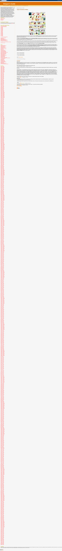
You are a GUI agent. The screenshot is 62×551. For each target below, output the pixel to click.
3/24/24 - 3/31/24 (2, 533)
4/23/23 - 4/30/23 (2, 509)
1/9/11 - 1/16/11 (2, 201)
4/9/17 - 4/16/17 (2, 363)
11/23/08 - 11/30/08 (2, 147)
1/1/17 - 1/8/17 (2, 356)
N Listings (2, 33)
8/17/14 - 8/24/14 (2, 294)
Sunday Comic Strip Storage (3, 40)
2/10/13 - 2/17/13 (2, 254)
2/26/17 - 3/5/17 (2, 360)
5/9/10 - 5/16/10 (2, 184)
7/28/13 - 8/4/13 (2, 266)
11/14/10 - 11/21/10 (2, 197)
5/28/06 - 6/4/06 (2, 83)
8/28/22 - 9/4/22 (2, 492)
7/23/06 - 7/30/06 (2, 86)
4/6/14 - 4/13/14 (2, 284)
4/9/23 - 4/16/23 (2, 508)
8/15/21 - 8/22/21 (2, 465)
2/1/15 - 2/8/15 (2, 306)
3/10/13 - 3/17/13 (2, 256)
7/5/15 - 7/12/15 (2, 317)
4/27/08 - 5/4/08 (2, 132)
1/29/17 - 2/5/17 (2, 358)
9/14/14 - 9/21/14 (2, 296)
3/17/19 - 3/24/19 (2, 414)
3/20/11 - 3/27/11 (2, 206)
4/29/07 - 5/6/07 (2, 106)
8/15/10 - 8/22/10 (2, 191)
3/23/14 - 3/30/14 (2, 283)
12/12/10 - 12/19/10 (2, 199)
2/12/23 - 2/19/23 (2, 504)
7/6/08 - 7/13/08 (2, 137)
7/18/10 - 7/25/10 (2, 189)
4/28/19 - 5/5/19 (2, 417)
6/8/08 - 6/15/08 (2, 135)
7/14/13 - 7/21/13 (2, 265)
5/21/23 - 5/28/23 (2, 511)
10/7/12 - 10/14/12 (2, 245)
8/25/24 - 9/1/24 (2, 544)
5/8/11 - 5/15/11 (2, 209)
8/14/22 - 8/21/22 (2, 491)
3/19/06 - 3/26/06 (2, 78)
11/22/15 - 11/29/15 (2, 327)
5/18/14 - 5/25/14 (2, 287)
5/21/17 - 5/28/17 (2, 366)
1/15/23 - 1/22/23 (2, 502)
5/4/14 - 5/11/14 (2, 286)
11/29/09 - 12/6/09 (2, 173)
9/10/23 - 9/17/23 (2, 519)
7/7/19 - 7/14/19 (2, 422)
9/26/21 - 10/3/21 (2, 468)
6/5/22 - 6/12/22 (2, 486)
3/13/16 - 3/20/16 (2, 335)
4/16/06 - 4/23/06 (2, 80)
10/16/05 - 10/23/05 (2, 67)
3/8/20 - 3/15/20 (2, 439)
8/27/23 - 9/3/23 (2, 518)
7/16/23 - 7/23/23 (2, 515)
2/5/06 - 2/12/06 (2, 75)
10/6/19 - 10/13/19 (2, 428)
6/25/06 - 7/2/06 (2, 84)
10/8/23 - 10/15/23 (2, 521)
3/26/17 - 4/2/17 (2, 362)
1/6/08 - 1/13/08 (2, 124)
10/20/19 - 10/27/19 (2, 429)
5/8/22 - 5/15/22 (2, 484)
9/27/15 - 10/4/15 (2, 323)
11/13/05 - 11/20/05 (2, 69)
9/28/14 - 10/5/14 (2, 297)
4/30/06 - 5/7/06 (2, 81)
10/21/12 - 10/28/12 (2, 246)
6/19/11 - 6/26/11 (2, 212)
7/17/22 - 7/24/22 (2, 489)
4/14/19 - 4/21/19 (2, 416)
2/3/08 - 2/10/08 (2, 126)
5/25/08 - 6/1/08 (2, 134)
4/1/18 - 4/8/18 (2, 389)
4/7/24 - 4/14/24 (2, 534)
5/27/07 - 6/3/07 (2, 108)
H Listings (2, 30)
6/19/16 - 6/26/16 (2, 342)
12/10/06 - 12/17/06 (2, 96)
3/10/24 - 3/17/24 (2, 532)
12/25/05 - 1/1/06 (2, 72)
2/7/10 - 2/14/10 (2, 178)
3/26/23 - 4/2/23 (2, 507)
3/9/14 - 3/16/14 (2, 282)
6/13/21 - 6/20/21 (2, 460)
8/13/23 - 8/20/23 (2, 517)
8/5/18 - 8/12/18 (2, 398)
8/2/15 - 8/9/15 (2, 319)
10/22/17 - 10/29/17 (2, 377)
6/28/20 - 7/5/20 (2, 445)
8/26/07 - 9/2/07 (2, 114)
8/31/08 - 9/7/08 (2, 141)
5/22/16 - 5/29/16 (2, 340)
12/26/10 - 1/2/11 (2, 200)
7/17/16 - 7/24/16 (2, 344)
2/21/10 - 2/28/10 (2, 179)
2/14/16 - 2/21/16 (2, 333)
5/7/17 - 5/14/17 (2, 365)
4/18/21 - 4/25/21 (2, 456)
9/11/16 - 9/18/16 (2, 348)
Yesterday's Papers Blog (3, 54)
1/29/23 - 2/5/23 (2, 503)
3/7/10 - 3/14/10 (2, 180)
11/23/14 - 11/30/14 (2, 301)
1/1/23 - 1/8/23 (2, 501)
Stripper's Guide (9, 4)
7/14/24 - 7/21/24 (2, 541)
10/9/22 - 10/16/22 (2, 495)
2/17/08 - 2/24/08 (2, 127)
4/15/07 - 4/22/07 (2, 105)
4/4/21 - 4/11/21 (2, 455)
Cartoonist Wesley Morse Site (3, 55)
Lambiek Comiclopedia (3, 61)
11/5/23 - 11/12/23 (2, 523)
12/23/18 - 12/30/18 (2, 408)
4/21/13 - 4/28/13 (2, 259)
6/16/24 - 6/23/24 (2, 539)
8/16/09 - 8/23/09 (2, 166)
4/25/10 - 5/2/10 (2, 183)
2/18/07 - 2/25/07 (2, 101)
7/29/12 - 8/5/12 (2, 240)
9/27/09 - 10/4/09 (2, 169)
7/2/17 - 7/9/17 (2, 369)
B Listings (2, 27)
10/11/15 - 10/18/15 (2, 324)
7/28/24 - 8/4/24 (2, 542)
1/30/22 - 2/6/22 (2, 477)
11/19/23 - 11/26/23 (2, 524)
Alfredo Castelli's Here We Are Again (4, 52)
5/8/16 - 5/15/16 (2, 339)
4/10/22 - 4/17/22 (2, 482)
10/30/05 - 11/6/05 (2, 68)
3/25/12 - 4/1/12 (2, 232)
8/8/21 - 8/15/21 (2, 464)
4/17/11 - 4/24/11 (2, 207)
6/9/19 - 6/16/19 (2, 420)
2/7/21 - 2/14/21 (2, 451)
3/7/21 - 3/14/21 (2, 453)
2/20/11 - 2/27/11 (2, 204)
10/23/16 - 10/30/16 (2, 351)
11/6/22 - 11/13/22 (2, 497)
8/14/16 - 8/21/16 (2, 346)
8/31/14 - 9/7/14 (2, 295)
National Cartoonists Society (3, 53)
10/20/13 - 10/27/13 (2, 272)
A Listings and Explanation (4, 26)
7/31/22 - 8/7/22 (2, 490)
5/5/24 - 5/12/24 (2, 536)
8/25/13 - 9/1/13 (2, 268)
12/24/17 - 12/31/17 (2, 382)
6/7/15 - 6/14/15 (2, 315)
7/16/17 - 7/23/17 (2, 370)
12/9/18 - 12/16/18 (2, 407)
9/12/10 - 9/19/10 (2, 193)
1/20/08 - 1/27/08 (2, 125)
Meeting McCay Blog (3, 60)
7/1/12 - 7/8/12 (2, 239)
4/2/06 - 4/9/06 (2, 79)
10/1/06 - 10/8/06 (2, 91)
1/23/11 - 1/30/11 (2, 202)
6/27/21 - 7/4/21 (2, 461)
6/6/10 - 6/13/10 (2, 186)
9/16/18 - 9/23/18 (2, 401)
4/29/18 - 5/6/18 (2, 391)
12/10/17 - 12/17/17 (2, 381)
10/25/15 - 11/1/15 (2, 325)
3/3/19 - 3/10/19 (2, 413)
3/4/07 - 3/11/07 (2, 102)
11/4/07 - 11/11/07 (2, 119)
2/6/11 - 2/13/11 (2, 203)
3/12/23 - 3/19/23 (2, 506)
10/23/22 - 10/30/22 (2, 496)
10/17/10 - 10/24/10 (2, 195)
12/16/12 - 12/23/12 (2, 250)
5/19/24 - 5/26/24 (2, 537)
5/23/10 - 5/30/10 (2, 185)
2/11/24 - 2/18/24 (2, 530)
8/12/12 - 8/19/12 (2, 241)
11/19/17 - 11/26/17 (2, 379)
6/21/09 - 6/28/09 (2, 162)
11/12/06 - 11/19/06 (2, 94)
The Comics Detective (3, 50)
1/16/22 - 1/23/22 (2, 476)
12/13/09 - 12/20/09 (2, 174)
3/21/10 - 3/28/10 (2, 181)
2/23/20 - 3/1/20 (2, 438)
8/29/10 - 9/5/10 (2, 192)
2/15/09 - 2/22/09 (2, 153)
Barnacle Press (2, 49)
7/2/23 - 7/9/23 (2, 514)
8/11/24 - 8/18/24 (2, 543)
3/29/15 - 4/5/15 (2, 310)
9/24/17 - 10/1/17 (2, 375)
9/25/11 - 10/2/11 (2, 219)
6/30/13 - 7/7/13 (2, 264)
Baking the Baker (2, 62)
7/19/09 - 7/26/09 (2, 164)
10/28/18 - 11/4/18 (2, 404)
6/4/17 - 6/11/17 (2, 367)
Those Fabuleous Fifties (3, 58)
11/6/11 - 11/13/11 (2, 222)
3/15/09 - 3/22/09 (2, 155)
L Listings (2, 32)
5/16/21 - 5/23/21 (2, 458)
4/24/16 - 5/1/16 (2, 338)
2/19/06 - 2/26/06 (2, 76)
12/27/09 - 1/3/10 (2, 175)
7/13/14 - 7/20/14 (2, 291)
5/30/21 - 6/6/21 (2, 459)
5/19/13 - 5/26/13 (2, 261)
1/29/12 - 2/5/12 (2, 228)
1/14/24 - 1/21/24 (2, 528)
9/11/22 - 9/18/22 (2, 493)
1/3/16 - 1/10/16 (2, 330)
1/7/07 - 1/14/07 (2, 98)
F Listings (2, 29)
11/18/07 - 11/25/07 (2, 120)
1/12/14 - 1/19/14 (2, 278)
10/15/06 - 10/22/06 (2, 92)
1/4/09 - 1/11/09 (2, 150)
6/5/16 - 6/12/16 (2, 341)
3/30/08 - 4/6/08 (2, 130)
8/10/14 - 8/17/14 (2, 293)
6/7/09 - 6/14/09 (2, 161)
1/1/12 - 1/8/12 (2, 226)
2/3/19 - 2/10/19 (2, 411)
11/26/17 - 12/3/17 (2, 380)
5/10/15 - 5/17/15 (2, 313)
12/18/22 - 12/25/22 (2, 500)
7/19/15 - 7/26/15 (2, 318)
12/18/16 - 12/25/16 (2, 355)
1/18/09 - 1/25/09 (2, 151)
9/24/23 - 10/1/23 (2, 520)
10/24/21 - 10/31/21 (2, 470)
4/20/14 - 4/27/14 (2, 285)
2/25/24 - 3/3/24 (2, 531)
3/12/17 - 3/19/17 (2, 361)
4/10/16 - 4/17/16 (2, 337)
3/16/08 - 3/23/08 (2, 129)
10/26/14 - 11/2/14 (2, 299)
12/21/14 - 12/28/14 (2, 303)
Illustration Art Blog (2, 59)
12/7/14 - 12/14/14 (2, 302)
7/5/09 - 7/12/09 (2, 163)
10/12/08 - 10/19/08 (2, 144)
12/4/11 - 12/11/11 (2, 224)
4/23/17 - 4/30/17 (2, 364)
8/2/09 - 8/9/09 (2, 165)
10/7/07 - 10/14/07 (2, 117)
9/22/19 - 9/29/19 (2, 427)
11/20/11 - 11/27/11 (2, 223)
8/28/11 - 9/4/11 (2, 217)
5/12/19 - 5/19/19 (2, 418)
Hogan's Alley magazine (3, 46)
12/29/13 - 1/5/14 (2, 277)
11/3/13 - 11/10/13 (2, 273)
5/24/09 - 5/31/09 (2, 160)
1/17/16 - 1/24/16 (2, 331)
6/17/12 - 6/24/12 (2, 238)
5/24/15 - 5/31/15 (2, 314)
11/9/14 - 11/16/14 (2, 300)
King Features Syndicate (3, 47)
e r (21, 77)
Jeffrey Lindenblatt (3, 18)
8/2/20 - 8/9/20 (2, 446)
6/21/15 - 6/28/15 (2, 316)
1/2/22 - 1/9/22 (2, 475)
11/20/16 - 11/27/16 (2, 353)
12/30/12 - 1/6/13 (2, 251)
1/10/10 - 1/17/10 (2, 176)
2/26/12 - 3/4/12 (2, 230)
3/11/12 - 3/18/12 (2, 231)
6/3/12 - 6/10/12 (2, 237)
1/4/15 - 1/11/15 (2, 304)
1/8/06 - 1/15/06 (2, 73)
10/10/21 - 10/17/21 (2, 469)
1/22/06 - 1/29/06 (2, 74)
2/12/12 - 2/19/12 (2, 229)
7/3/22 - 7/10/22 (2, 488)
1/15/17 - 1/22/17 (2, 357)
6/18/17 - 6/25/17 (2, 368)
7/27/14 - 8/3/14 (2, 292)
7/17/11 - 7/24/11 (2, 214)
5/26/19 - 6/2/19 (2, 419)
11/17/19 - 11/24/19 (2, 431)
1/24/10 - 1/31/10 (2, 177)
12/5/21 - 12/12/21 (2, 473)
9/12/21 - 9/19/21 (2, 467)
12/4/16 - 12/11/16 (2, 354)
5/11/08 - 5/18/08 (2, 133)
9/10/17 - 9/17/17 (2, 374)
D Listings (2, 28)
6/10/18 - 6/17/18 (2, 394)
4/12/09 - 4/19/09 (2, 157)
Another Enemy (2, 38)
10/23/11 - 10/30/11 (2, 221)
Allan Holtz (22, 83)
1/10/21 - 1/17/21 (2, 449)
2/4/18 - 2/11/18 (2, 385)
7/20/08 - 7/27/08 (2, 138)
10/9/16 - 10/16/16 (2, 350)
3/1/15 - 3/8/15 (2, 308)
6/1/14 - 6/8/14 (2, 288)
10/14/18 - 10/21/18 (2, 403)
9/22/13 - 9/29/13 (2, 270)
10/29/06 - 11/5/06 (2, 93)
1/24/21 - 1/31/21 (2, 450)
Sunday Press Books (3, 56)
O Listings (2, 34)
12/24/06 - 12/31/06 (2, 97)
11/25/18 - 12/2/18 (2, 406)
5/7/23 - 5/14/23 (2, 510)
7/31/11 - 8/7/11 (2, 215)
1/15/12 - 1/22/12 (2, 227)
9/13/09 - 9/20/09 (2, 168)
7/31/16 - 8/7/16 (2, 345)
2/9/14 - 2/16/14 (2, 280)
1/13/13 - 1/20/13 (2, 252)
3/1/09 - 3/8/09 (2, 154)
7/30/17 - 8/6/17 (2, 371)
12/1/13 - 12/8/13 (2, 275)
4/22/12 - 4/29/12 (2, 234)
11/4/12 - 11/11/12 (2, 247)
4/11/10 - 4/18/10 (2, 182)
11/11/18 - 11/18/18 (2, 405)
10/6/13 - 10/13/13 (2, 271)
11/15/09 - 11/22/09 (2, 172)
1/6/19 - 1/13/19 (2, 409)
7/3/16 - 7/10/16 (2, 343)
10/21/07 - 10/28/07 (2, 118)
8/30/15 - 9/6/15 (2, 321)
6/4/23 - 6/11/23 (2, 512)
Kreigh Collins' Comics (3, 45)
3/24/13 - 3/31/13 (2, 257)
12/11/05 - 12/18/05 (2, 71)
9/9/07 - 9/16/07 (2, 115)
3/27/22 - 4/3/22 (2, 481)
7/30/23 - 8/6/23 (2, 516)
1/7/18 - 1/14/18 (2, 383)
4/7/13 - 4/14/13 (2, 258)
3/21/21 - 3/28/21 (2, 454)
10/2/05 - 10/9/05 (2, 66)
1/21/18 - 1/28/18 (2, 384)
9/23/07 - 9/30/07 (2, 116)
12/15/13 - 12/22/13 (2, 276)
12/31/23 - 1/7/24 (2, 527)
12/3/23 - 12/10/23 (2, 525)
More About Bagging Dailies (3, 39)
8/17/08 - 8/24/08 (2, 140)
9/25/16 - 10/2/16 (2, 349)
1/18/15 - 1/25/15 (2, 305)
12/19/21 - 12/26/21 (2, 474)
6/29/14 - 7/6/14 (2, 290)
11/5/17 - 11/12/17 (2, 378)
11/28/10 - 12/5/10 (2, 198)
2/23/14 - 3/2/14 (2, 281)
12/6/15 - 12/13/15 (2, 328)
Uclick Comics (2, 48)
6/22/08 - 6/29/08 (2, 136)
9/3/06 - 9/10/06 (2, 89)
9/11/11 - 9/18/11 (2, 218)
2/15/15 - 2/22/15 (2, 307)
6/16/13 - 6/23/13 (2, 263)
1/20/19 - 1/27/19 (2, 410)
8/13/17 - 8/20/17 (2, 372)
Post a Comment (19, 85)
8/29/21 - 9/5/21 (2, 466)
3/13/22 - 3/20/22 (2, 480)
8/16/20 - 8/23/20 (2, 447)
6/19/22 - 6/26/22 (2, 487)
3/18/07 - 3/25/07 (2, 103)
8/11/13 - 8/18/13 (2, 267)
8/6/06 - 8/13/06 (2, 87)
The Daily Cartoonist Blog (3, 51)
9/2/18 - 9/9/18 (2, 400)
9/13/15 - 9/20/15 (2, 322)
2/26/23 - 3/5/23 (2, 505)
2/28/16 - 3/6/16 (2, 334)
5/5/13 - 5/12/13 (2, 260)
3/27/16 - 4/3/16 (2, 336)
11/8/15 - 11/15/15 (2, 326)
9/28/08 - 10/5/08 (2, 143)
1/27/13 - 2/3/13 (2, 253)
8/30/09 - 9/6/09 (2, 167)
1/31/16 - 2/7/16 (2, 332)
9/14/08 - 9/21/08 (2, 142)
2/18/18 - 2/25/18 (2, 386)
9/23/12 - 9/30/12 (2, 244)
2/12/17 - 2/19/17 (2, 359)
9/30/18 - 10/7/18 (2, 402)
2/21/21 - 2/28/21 (2, 452)
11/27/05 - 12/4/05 (2, 70)
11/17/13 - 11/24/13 (2, 274)
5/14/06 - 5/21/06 (2, 82)
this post (12, 23)
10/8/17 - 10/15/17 (2, 376)
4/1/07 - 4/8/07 (2, 104)
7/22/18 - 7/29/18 (2, 397)
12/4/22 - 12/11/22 (2, 499)
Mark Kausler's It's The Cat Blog (4, 57)
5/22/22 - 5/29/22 (2, 485)
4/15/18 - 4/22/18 (2, 390)
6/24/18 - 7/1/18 (2, 395)
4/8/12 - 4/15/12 (2, 233)
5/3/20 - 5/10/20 (2, 441)
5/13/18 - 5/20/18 (2, 392)
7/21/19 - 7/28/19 (2, 423)
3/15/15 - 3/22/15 (2, 309)
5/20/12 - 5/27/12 (2, 236)
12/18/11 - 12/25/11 (2, 225)
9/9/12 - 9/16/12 (2, 243)
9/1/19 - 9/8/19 (2, 426)
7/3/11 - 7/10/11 (2, 213)
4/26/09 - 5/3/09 (2, 158)
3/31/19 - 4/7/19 (2, 415)
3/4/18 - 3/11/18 (2, 387)
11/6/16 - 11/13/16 (2, 352)
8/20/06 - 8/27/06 (2, 88)
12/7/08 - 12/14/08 (2, 148)
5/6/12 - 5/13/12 (2, 235)
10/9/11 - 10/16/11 (2, 220)
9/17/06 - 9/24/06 (2, 90)
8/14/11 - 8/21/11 (2, 216)
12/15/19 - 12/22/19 (2, 433)
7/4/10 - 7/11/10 (2, 188)
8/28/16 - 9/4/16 (2, 347)
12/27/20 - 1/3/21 (2, 448)
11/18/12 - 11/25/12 (2, 248)
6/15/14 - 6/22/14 (2, 289)
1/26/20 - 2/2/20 (2, 436)
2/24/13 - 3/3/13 (2, 255)
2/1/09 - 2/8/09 (2, 152)
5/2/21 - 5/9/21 (2, 457)
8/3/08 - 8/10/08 (2, 139)
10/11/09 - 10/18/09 (2, 170)
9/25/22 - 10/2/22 (2, 494)
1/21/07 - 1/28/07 (2, 99)
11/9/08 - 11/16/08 (2, 146)
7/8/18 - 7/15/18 (2, 396)
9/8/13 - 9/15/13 (2, 269)
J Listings (2, 31)
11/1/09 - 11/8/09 (2, 171)
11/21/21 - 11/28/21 (2, 472)
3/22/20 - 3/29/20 (2, 440)
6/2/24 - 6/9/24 (2, 538)
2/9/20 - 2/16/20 (2, 437)
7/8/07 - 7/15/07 (2, 111)
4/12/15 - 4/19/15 (2, 311)
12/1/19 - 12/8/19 (2, 432)
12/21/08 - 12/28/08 (2, 149)
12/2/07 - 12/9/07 (2, 121)
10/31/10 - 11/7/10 (2, 196)
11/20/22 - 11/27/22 (2, 498)
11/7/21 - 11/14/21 (2, 471)
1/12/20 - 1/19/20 (2, 435)
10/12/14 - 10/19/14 (2, 298)
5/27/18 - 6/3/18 (2, 393)
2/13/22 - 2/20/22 (2, 478)
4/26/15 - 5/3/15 (2, 312)
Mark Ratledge (2, 19)
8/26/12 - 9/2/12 (2, 242)
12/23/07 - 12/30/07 (2, 123)
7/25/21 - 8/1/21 (2, 463)
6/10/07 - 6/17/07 (2, 109)
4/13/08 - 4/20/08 (2, 131)
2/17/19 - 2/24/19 (2, 412)
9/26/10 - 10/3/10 (2, 194)
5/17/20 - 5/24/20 (2, 442)
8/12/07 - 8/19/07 (2, 113)
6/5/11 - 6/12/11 (2, 211)
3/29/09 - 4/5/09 (2, 156)
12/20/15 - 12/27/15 (2, 329)
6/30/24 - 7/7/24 (2, 540)
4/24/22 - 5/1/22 (2, 483)
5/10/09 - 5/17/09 (2, 159)
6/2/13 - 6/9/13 (2, 262)
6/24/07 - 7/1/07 (2, 110)
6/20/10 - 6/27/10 (2, 187)
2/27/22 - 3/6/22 (2, 479)
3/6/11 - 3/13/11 (2, 205)
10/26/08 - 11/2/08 (2, 145)
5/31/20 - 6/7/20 (2, 443)
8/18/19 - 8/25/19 (2, 425)
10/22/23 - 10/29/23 (2, 522)
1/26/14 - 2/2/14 (2, 279)
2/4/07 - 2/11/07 (2, 100)
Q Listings (2, 35)
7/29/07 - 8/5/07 (2, 112)
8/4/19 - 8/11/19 (2, 424)
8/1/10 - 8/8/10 (2, 190)
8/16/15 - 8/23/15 (2, 320)
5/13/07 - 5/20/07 (2, 107)
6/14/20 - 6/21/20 (2, 444)
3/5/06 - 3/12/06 (2, 77)
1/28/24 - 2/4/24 (2, 529)
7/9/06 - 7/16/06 (2, 85)
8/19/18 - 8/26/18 (2, 399)
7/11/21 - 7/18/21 (2, 462)
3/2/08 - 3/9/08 (2, 128)
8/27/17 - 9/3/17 (2, 373)
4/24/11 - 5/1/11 (2, 208)
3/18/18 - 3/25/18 (2, 388)
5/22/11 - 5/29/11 (2, 210)
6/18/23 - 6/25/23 (2, 513)
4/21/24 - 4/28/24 (2, 535)
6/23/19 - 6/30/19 (2, 421)
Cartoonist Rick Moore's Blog (3, 63)
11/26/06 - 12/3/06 (2, 95)
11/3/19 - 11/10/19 (2, 430)
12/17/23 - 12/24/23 (2, 526)
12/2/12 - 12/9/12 (2, 249)
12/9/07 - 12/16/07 (2, 122)
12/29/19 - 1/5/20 (2, 434)
